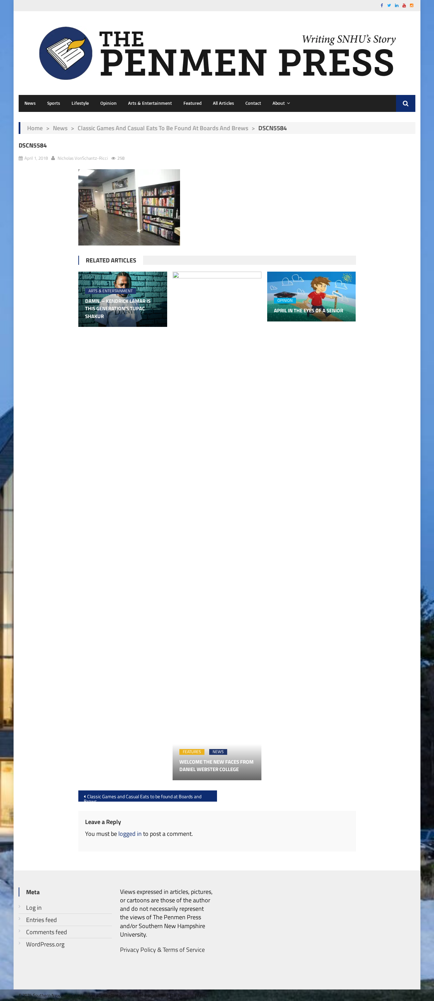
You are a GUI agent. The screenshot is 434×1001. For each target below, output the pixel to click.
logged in (130, 833)
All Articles (223, 103)
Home (35, 128)
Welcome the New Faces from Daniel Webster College (216, 765)
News (30, 103)
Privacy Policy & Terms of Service (162, 949)
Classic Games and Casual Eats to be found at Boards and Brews (163, 128)
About (279, 103)
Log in (34, 907)
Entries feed (41, 920)
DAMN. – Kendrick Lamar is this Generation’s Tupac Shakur (118, 308)
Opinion (108, 103)
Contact (253, 103)
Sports (53, 103)
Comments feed (46, 932)
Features (192, 752)
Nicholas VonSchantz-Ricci (83, 158)
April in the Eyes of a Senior (308, 310)
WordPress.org (45, 944)
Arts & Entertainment (150, 103)
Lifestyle (80, 103)
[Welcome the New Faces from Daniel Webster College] (217, 526)
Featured (192, 103)
